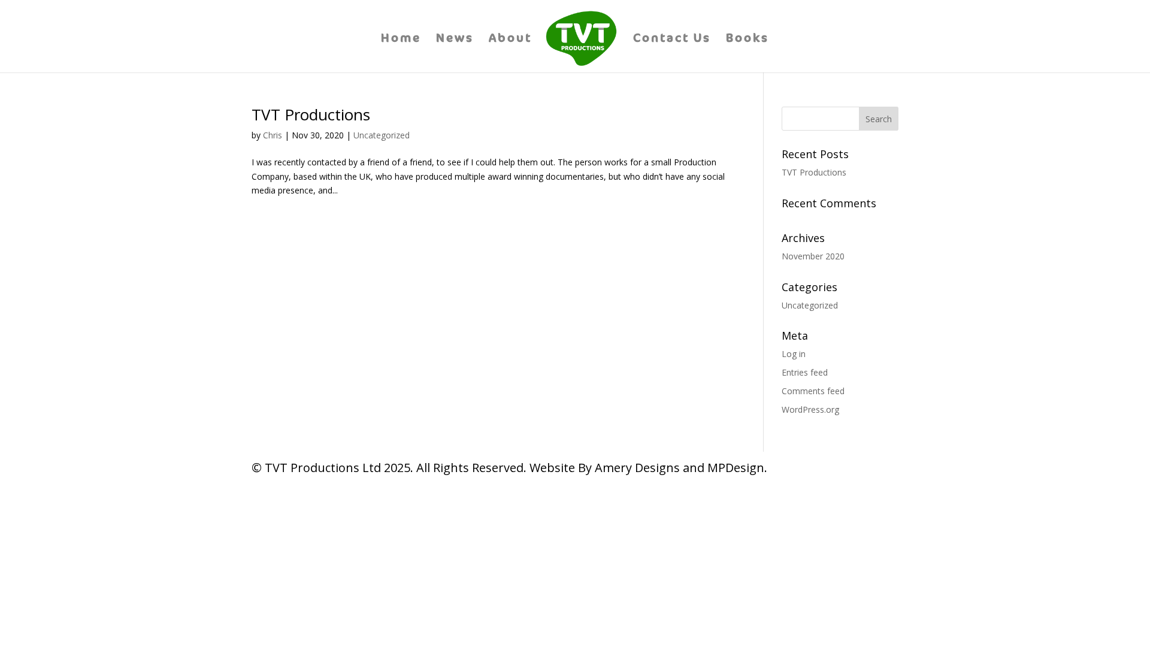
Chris (272, 135)
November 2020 (813, 256)
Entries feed (805, 372)
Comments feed (813, 391)
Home (401, 40)
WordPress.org (810, 409)
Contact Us (672, 40)
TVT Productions (311, 114)
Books (747, 40)
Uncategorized (381, 135)
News (455, 40)
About (510, 40)
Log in (794, 353)
